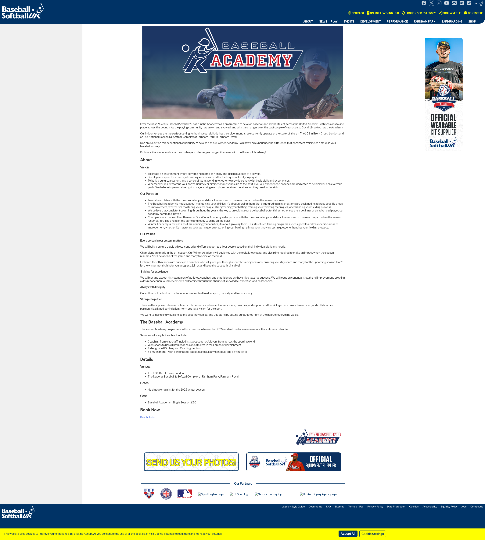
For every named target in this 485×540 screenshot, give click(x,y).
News (323, 21)
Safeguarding (452, 21)
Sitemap (339, 506)
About (308, 21)
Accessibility (429, 506)
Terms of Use (356, 506)
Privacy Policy (375, 506)
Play (334, 21)
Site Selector (479, 3)
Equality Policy (449, 506)
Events (348, 21)
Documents (315, 506)
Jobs (464, 506)
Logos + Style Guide (293, 506)
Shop (472, 21)
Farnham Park (424, 21)
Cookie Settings (372, 534)
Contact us (476, 506)
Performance (397, 21)
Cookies (414, 506)
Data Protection (396, 506)
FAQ (328, 506)
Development (370, 21)
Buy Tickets (147, 417)
